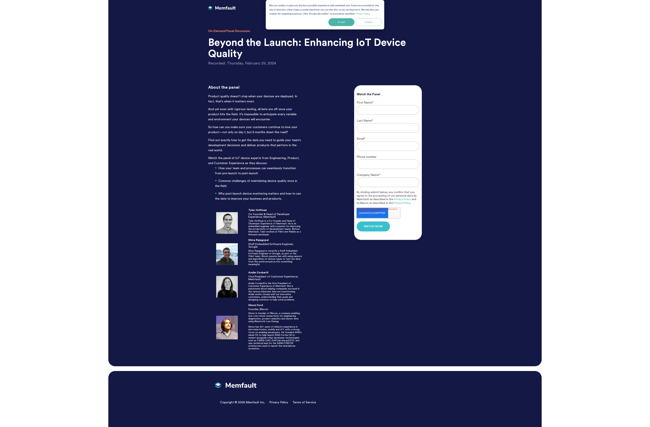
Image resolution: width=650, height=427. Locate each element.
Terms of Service (304, 402)
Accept (341, 21)
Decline (369, 21)
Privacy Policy (362, 13)
